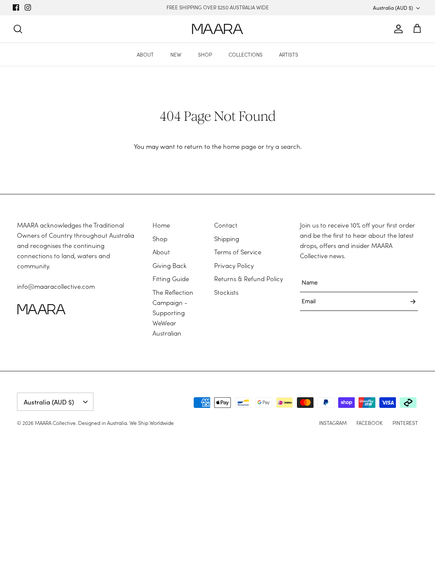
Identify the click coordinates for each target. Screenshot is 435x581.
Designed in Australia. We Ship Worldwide (126, 422)
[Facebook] (16, 7)
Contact (225, 225)
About (161, 252)
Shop (160, 238)
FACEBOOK (369, 422)
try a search (283, 146)
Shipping (226, 238)
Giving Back (169, 265)
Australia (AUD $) (393, 7)
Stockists (226, 292)
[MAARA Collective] (217, 29)
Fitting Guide (171, 278)
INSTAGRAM (333, 422)
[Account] (397, 29)
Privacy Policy (234, 265)
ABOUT (145, 54)
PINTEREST (405, 422)
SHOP (205, 54)
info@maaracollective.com (56, 286)
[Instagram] (28, 7)
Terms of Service (237, 252)
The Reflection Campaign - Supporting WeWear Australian (173, 312)
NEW (175, 54)
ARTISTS (288, 54)
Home (161, 225)
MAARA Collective (55, 422)
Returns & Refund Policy (248, 278)
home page (239, 146)
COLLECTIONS (246, 54)
